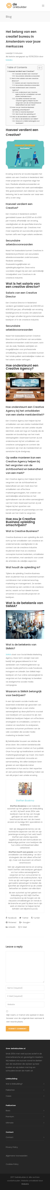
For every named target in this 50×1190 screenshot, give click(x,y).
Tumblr (36, 918)
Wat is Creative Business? (24, 112)
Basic (8, 1110)
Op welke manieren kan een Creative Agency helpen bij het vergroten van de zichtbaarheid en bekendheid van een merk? (28, 102)
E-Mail (24, 927)
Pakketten (10, 1090)
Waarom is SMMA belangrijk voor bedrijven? (28, 122)
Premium (10, 1116)
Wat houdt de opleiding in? (26, 114)
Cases (8, 1096)
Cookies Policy (12, 1164)
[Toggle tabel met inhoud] (39, 68)
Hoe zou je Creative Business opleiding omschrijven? (23, 108)
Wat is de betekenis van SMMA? (24, 117)
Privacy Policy (12, 1147)
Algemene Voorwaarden (16, 1155)
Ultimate (9, 1122)
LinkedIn (12, 927)
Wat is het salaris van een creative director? (25, 79)
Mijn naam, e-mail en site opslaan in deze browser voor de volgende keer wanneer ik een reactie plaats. (25, 1018)
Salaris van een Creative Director (27, 83)
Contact (9, 1137)
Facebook (12, 918)
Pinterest (12, 922)
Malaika (9, 60)
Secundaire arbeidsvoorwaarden (28, 76)
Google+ (26, 922)
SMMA (8, 654)
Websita (25, 1184)
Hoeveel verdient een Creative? (21, 71)
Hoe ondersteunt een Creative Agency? (24, 89)
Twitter (25, 918)
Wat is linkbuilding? (14, 1084)
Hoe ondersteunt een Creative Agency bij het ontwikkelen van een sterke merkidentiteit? (28, 94)
